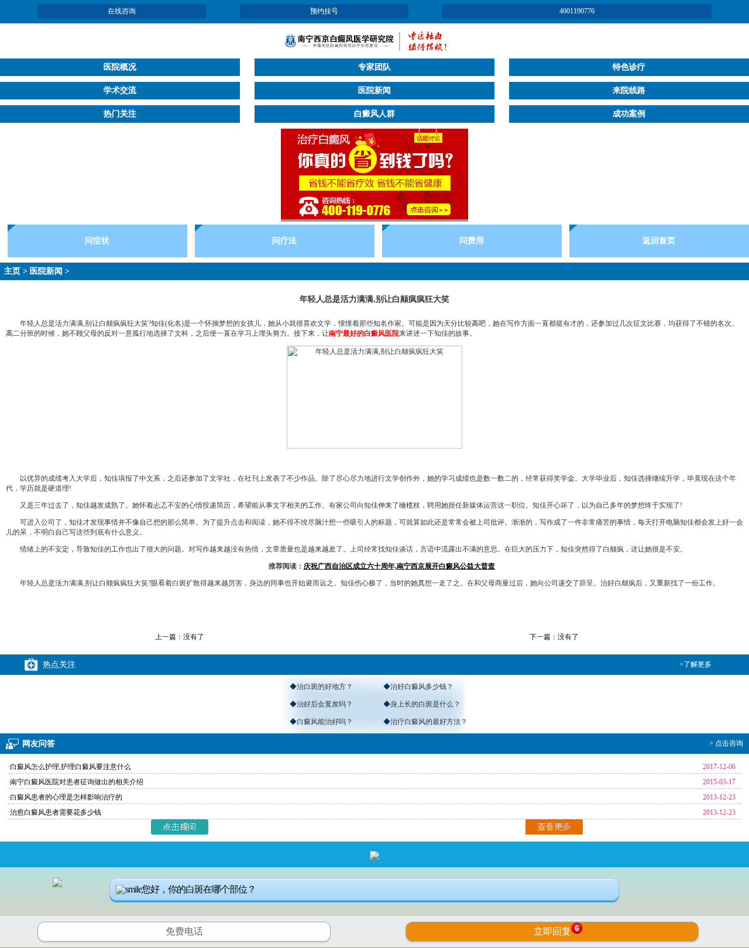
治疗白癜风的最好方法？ (429, 722)
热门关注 (120, 113)
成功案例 (629, 113)
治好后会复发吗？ (325, 704)
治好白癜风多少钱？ (421, 686)
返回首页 (659, 240)
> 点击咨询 (726, 743)
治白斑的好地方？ (325, 686)
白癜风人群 (374, 113)
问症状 (97, 240)
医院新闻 (374, 90)
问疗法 (284, 240)
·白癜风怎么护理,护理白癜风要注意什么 (69, 767)
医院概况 (120, 67)
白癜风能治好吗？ (325, 722)
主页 (12, 271)
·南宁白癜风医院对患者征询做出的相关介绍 (75, 782)
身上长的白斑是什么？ (425, 704)
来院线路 (629, 90)
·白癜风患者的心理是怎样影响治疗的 (65, 797)
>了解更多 (695, 664)
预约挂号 (324, 11)
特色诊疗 (629, 67)
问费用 (471, 240)
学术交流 (120, 90)
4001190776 (577, 11)
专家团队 (374, 67)
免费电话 (184, 931)
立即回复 (556, 929)
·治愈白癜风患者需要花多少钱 (54, 812)
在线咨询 (122, 11)
